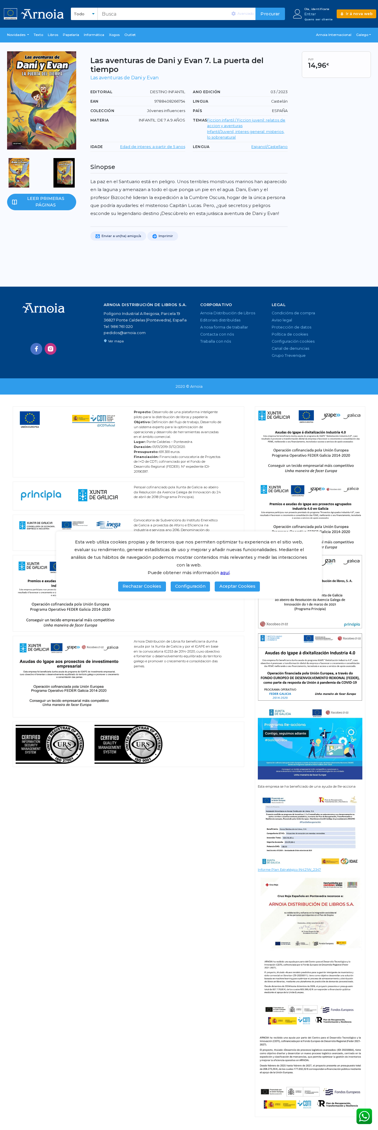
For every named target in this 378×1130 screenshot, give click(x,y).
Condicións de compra (293, 313)
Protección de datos (291, 327)
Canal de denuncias (290, 348)
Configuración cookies (293, 341)
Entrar (310, 14)
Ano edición (206, 92)
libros (53, 35)
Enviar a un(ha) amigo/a (121, 236)
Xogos (114, 35)
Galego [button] (362, 35)
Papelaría (71, 35)
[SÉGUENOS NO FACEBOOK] (36, 349)
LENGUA (201, 146)
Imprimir (165, 236)
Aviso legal (282, 320)
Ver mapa (116, 341)
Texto (38, 35)
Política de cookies (290, 334)
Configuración (190, 586)
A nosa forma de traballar (224, 327)
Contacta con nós (217, 334)
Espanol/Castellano (269, 146)
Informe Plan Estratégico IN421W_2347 (289, 870)
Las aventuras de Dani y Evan (124, 78)
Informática (94, 35)
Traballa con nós (215, 341)
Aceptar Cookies (237, 586)
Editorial (101, 92)
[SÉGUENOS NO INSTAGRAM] (50, 349)
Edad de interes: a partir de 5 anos (152, 146)
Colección (102, 111)
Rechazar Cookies (142, 586)
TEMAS (200, 120)
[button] (18, 35)
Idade (96, 146)
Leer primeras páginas (45, 202)
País (197, 111)
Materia (99, 120)
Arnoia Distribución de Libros (227, 313)
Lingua (200, 101)
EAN (94, 101)
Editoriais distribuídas (220, 320)
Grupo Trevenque (289, 355)
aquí (224, 572)
